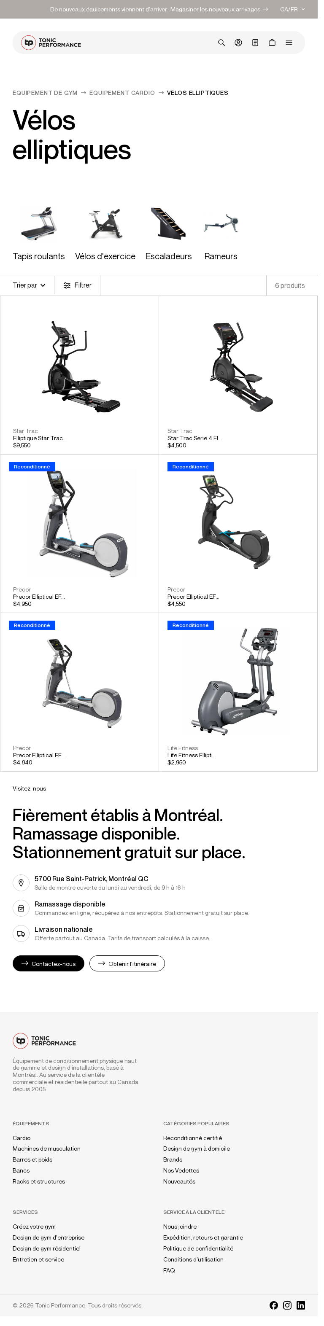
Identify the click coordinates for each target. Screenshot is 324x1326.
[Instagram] (287, 1305)
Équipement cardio (122, 92)
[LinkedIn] (301, 1305)
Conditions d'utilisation (193, 1259)
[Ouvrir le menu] (289, 42)
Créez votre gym (34, 1226)
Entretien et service (38, 1259)
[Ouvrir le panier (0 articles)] (272, 42)
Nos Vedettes (181, 1170)
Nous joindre (180, 1226)
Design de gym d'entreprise (48, 1237)
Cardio (21, 1138)
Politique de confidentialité (198, 1248)
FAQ (169, 1270)
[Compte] (238, 42)
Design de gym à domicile (196, 1148)
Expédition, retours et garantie (203, 1237)
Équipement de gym (45, 92)
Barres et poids (32, 1159)
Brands (172, 1159)
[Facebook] (274, 1305)
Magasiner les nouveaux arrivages (215, 9)
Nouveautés (179, 1181)
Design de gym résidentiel (47, 1248)
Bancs (21, 1170)
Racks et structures (39, 1181)
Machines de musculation (47, 1148)
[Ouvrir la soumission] (255, 42)
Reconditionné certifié (192, 1138)
